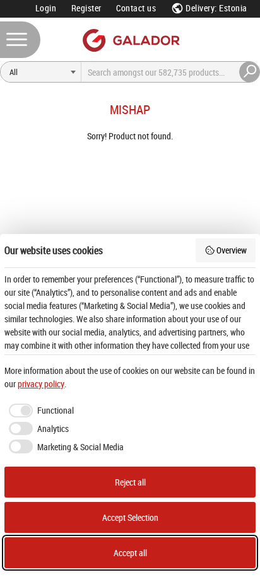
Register (86, 8)
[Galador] (130, 40)
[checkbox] (39, 410)
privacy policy (41, 384)
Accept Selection (130, 517)
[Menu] (20, 39)
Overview (231, 250)
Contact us (136, 8)
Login (46, 8)
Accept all (130, 553)
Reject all (130, 482)
